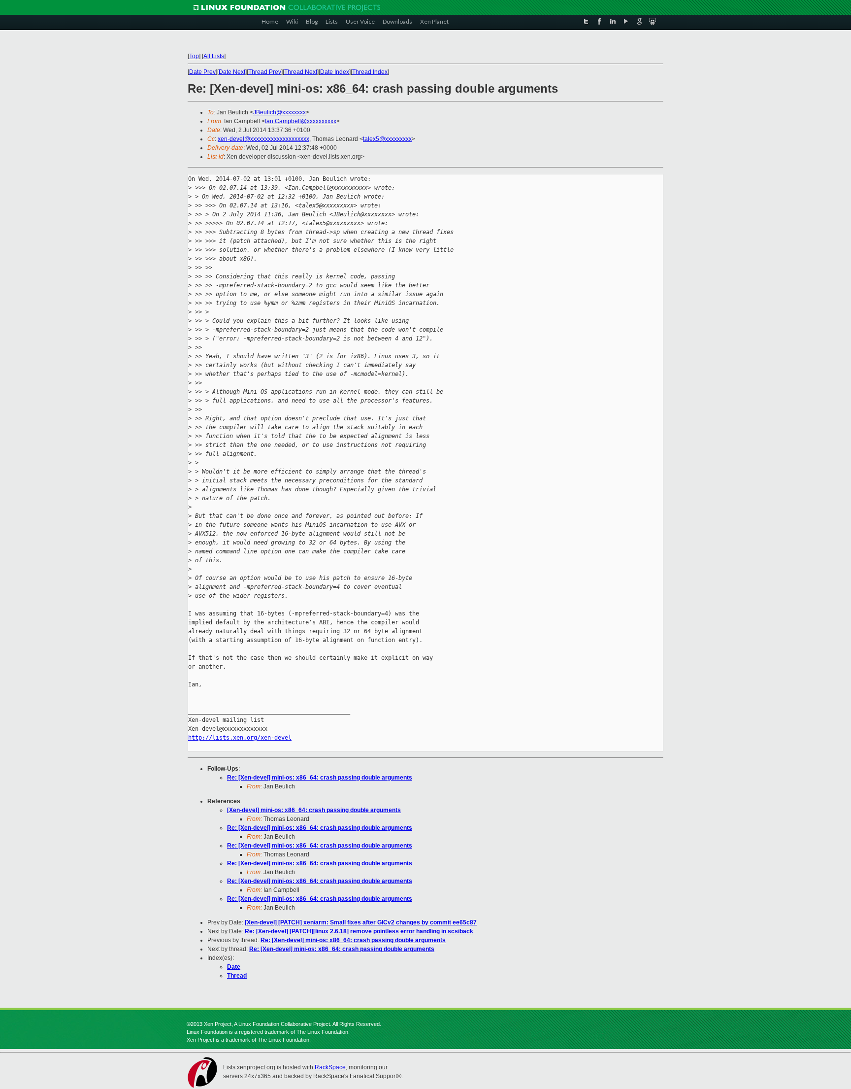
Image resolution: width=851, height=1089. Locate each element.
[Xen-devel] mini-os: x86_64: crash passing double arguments (314, 810)
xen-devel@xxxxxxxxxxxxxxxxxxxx (263, 139)
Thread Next (300, 71)
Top (194, 56)
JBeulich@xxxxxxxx (279, 112)
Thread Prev (264, 71)
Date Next (232, 71)
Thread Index (370, 71)
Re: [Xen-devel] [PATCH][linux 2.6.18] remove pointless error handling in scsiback (359, 931)
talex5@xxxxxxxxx (387, 139)
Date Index (334, 71)
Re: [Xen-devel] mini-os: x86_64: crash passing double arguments (319, 777)
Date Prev (202, 71)
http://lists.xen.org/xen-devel (240, 737)
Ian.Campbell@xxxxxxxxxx (300, 121)
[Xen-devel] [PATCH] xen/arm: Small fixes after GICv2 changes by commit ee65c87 (361, 922)
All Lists (213, 56)
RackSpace (330, 1067)
